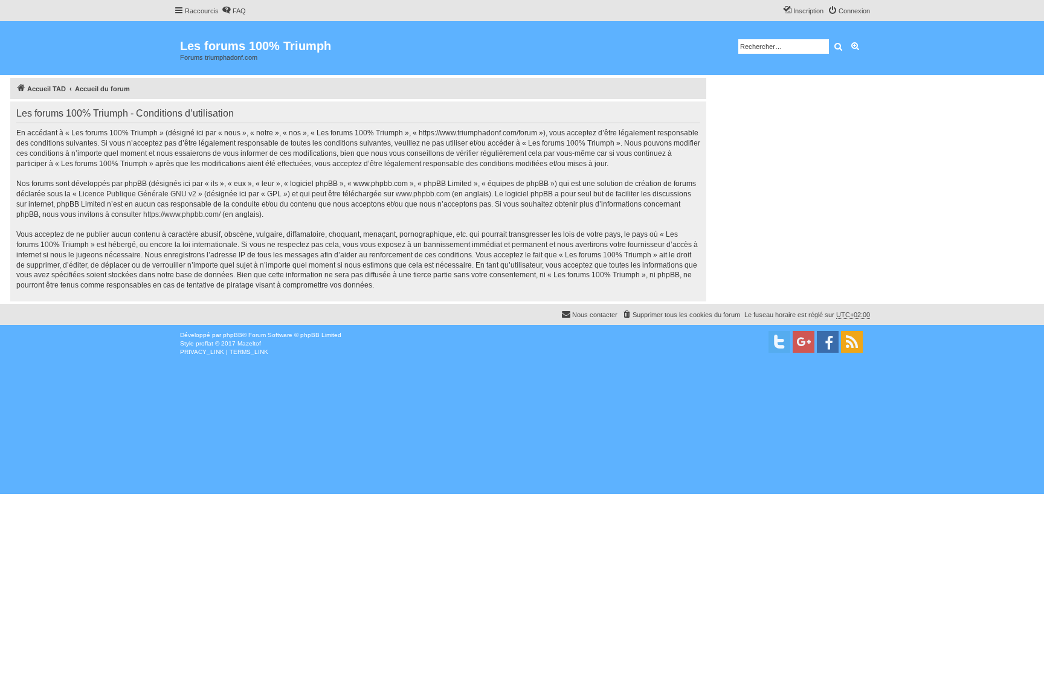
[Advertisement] (362, 447)
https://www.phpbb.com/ (182, 214)
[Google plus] (803, 342)
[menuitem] (234, 11)
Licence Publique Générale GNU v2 (137, 194)
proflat (204, 343)
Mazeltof (249, 343)
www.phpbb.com (423, 194)
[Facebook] (828, 342)
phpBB (232, 335)
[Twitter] (779, 342)
